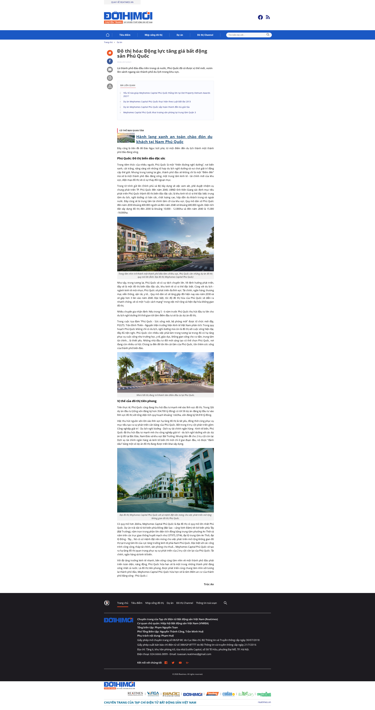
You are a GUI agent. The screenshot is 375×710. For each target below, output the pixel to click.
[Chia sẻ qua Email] (110, 70)
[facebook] (166, 662)
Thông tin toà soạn (206, 603)
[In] (110, 78)
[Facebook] (260, 17)
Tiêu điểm (136, 603)
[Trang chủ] (107, 34)
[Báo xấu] (110, 86)
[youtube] (180, 662)
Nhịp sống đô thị (154, 603)
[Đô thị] (118, 623)
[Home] (110, 53)
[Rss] (268, 17)
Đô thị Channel (184, 603)
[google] (187, 662)
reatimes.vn (264, 702)
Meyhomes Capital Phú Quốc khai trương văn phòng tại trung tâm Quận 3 (159, 112)
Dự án (170, 603)
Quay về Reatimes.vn (122, 2)
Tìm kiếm (268, 35)
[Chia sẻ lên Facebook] (110, 61)
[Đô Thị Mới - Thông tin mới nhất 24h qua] (128, 17)
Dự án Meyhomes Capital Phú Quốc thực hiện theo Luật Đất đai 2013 (157, 101)
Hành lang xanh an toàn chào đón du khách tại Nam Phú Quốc (174, 139)
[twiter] (173, 662)
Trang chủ (122, 603)
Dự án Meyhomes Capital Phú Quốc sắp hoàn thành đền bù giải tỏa (156, 107)
